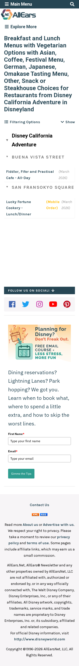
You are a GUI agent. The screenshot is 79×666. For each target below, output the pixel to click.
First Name (16, 434)
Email (12, 451)
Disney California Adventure (32, 140)
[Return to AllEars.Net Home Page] (31, 19)
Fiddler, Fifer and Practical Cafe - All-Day (30, 174)
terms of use (38, 543)
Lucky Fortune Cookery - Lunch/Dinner (18, 208)
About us (30, 524)
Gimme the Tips (21, 473)
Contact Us (39, 505)
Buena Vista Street (38, 157)
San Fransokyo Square (43, 187)
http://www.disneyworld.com (39, 639)
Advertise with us (58, 524)
